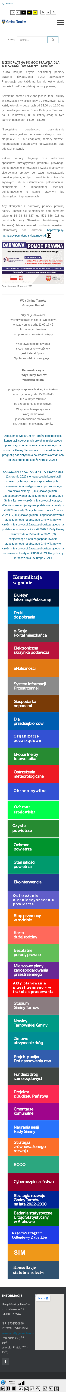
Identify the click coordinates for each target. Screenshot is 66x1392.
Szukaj (11, 39)
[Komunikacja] (33, 579)
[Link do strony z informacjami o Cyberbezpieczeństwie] (33, 1181)
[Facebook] (5, 1361)
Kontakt (9, 3)
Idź (53, 39)
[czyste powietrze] (33, 828)
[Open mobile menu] (60, 22)
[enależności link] (33, 667)
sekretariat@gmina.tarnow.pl (19, 1333)
